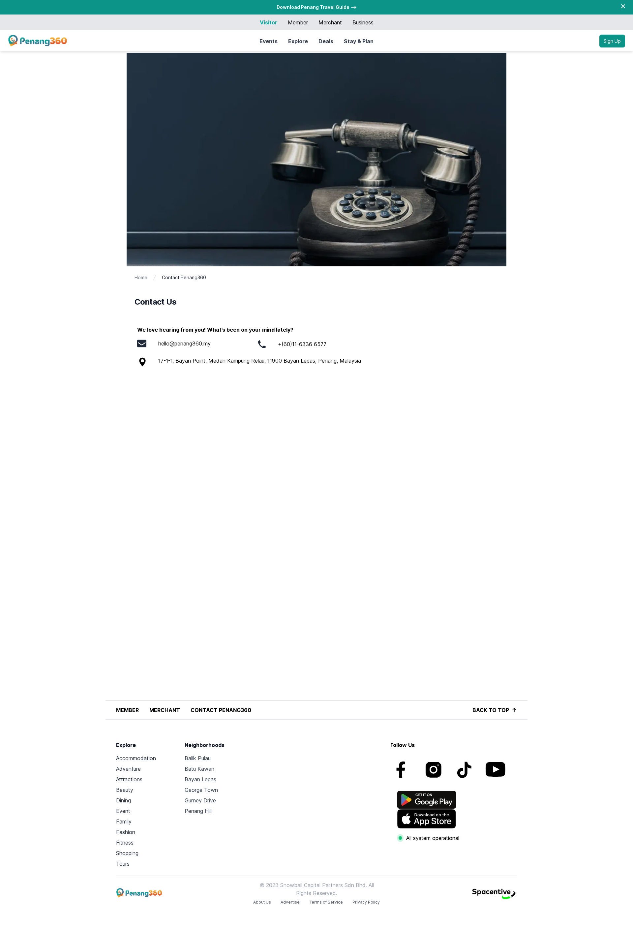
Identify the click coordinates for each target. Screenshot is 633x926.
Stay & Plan (359, 41)
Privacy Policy (366, 902)
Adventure (128, 768)
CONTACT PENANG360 (221, 710)
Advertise (290, 902)
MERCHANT (164, 710)
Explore (298, 41)
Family (124, 821)
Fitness (125, 842)
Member (298, 22)
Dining (123, 800)
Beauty (124, 790)
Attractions (129, 779)
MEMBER (127, 710)
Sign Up (612, 41)
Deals (325, 41)
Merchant (330, 22)
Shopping (127, 853)
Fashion (125, 832)
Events (268, 41)
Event (123, 811)
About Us (262, 902)
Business (363, 22)
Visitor (268, 22)
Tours (123, 863)
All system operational (432, 838)
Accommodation (136, 758)
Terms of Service (326, 902)
